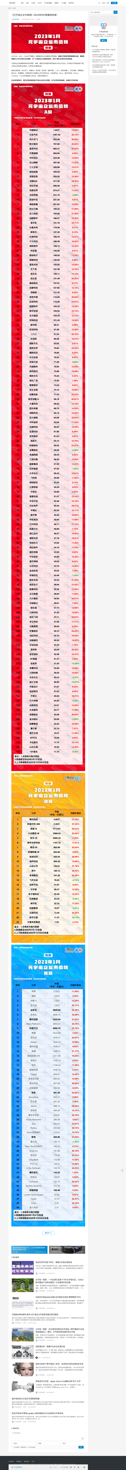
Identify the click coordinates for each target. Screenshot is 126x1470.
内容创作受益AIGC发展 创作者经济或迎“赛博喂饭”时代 (58, 1297)
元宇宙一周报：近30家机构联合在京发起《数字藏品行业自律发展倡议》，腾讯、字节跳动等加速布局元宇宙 (60, 1330)
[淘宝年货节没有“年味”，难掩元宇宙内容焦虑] (23, 1268)
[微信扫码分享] (71, 1467)
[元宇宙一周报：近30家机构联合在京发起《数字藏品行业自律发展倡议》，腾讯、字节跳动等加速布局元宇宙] (23, 1334)
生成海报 (65, 1467)
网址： (65, 1443)
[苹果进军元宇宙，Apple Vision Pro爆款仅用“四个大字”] (23, 1387)
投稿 (114, 3)
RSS (33, 1461)
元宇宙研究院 (15, 19)
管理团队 (18, 1461)
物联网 (56, 3)
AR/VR (40, 3)
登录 (103, 3)
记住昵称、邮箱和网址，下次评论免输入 (25, 1447)
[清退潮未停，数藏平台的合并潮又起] (23, 1352)
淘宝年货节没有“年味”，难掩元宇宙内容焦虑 (54, 1262)
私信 (104, 40)
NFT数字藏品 (48, 3)
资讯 (27, 3)
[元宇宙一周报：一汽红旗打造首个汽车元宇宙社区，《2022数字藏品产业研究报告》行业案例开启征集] (23, 1285)
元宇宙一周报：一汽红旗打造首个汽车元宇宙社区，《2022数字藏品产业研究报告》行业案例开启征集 (59, 1281)
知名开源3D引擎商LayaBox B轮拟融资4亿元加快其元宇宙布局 (37, 1413)
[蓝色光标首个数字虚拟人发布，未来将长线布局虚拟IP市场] (23, 1369)
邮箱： (40, 1443)
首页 (22, 3)
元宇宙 (33, 3)
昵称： (15, 1443)
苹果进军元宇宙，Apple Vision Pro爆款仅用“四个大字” (58, 1381)
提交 (81, 1447)
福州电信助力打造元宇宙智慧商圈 (25, 1399)
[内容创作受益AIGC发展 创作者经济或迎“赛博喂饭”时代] (23, 1302)
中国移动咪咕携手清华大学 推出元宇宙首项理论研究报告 (35, 1314)
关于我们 (11, 1461)
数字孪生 (71, 3)
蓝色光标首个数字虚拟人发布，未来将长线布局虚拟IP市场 (59, 1364)
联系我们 (26, 1461)
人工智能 (63, 3)
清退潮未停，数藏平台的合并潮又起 (50, 1346)
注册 (107, 3)
